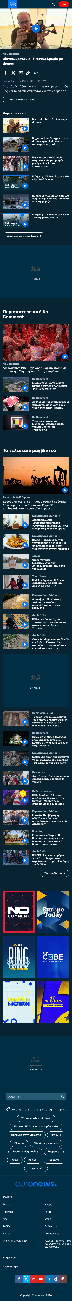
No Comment (11, 363)
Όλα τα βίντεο (53, 873)
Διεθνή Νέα (39, 615)
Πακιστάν (38, 771)
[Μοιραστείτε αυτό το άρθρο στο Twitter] (13, 73)
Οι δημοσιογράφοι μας (16, 1240)
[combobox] (36, 1096)
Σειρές (36, 555)
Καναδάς (37, 831)
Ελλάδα (19, 1143)
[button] (24, 235)
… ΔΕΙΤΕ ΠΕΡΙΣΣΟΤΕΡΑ (21, 99)
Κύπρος (33, 1159)
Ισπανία (56, 1134)
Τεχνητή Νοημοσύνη (25, 1151)
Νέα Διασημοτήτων (46, 1143)
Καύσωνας (54, 1159)
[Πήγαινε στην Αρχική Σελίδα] (12, 4)
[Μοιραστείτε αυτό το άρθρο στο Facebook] (5, 73)
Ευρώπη (7, 1204)
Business (8, 1211)
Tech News (39, 575)
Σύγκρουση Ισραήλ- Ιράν (36, 1118)
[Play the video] (36, 28)
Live (64, 4)
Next (5, 1219)
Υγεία (14, 1159)
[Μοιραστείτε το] (21, 73)
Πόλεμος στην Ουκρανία (26, 1134)
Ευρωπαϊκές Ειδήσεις (16, 497)
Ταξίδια (7, 1226)
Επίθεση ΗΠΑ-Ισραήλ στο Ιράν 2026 (36, 1126)
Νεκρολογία (36, 1168)
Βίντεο (6, 1233)
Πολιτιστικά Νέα (42, 712)
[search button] (62, 1096)
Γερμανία (53, 1151)
